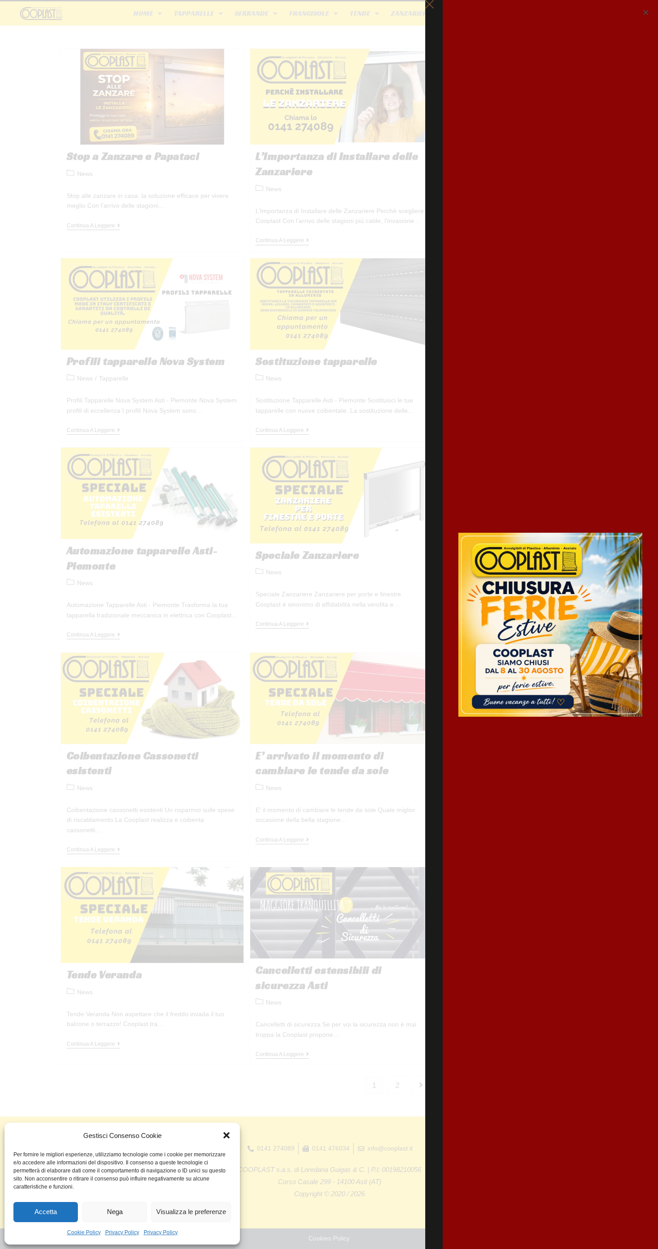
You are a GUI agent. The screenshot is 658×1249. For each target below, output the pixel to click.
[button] (226, 1135)
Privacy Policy (122, 1232)
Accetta (45, 1211)
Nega (115, 1211)
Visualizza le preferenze (191, 1211)
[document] (329, 624)
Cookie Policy (84, 1232)
